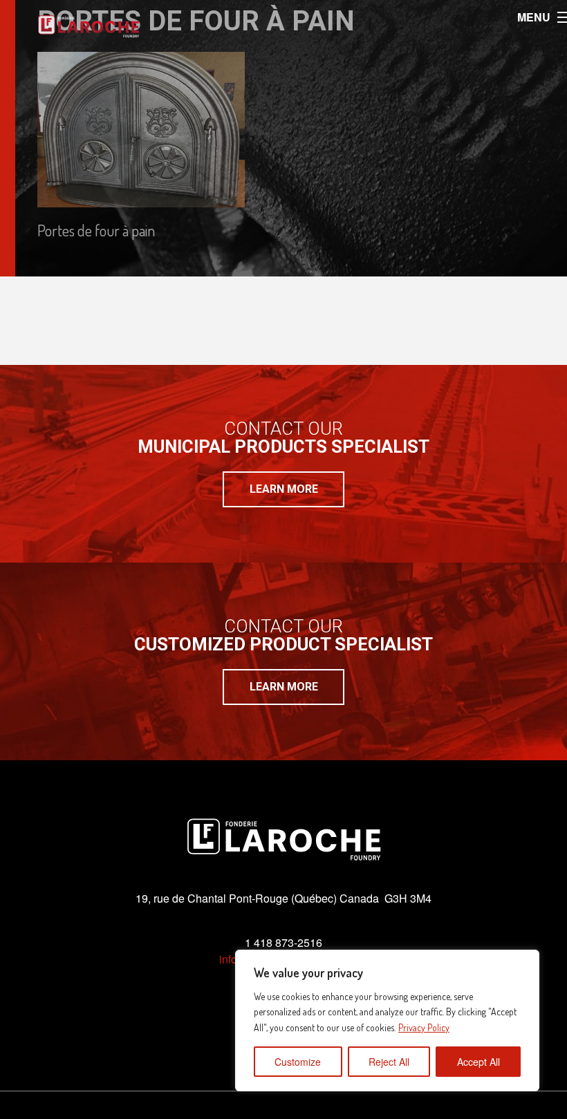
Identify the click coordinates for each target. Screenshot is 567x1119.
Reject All (389, 1062)
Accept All (478, 1062)
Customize (298, 1062)
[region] (387, 1020)
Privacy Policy (423, 1027)
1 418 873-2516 (283, 942)
